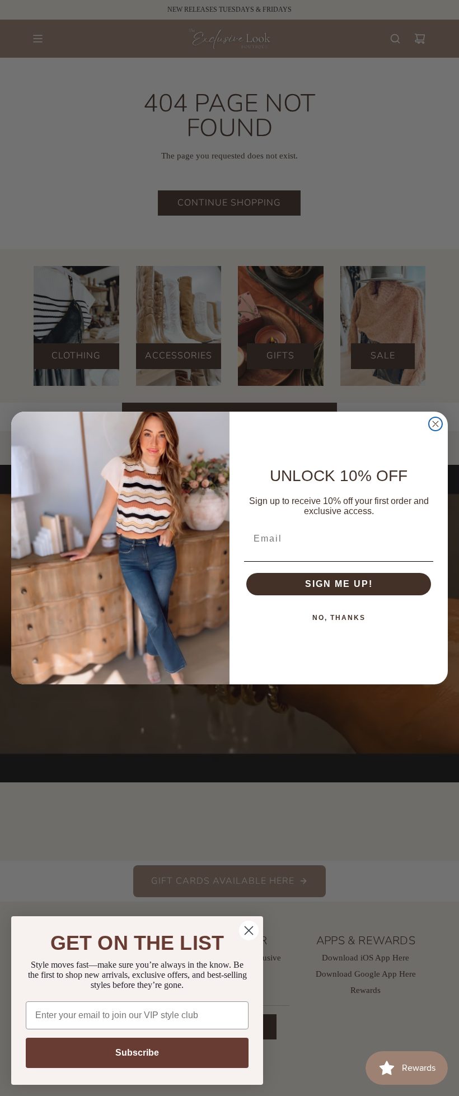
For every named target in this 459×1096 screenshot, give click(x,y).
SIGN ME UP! (339, 584)
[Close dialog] (435, 424)
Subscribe (137, 1052)
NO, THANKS (339, 618)
